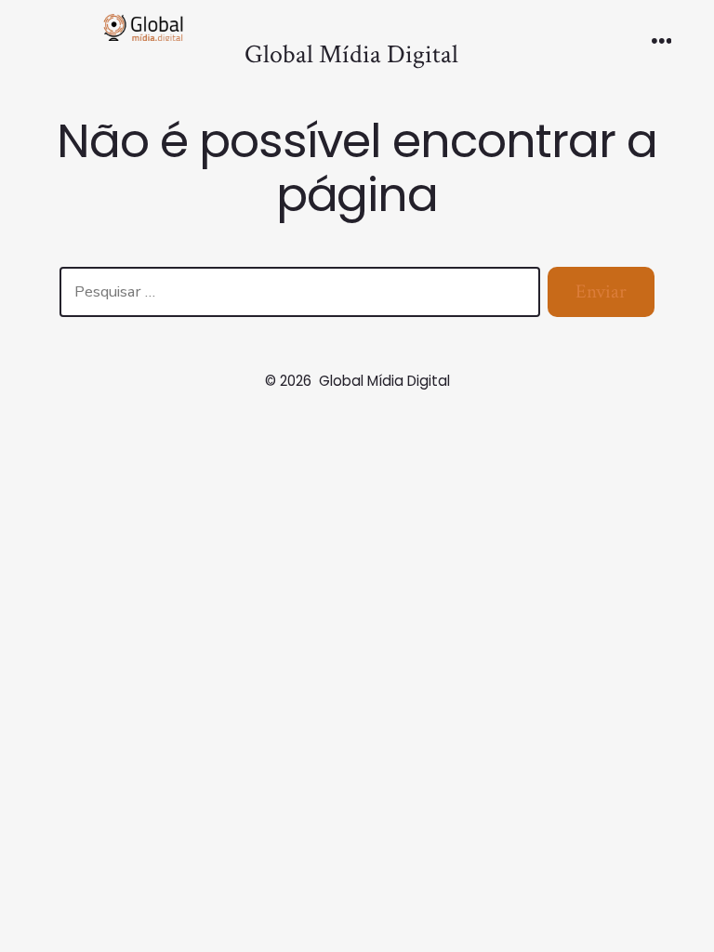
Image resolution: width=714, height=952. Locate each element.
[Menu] (662, 43)
